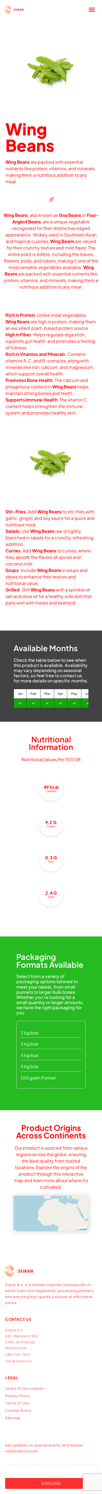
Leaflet (82, 1229)
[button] (92, 9)
